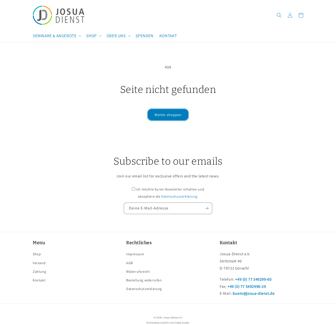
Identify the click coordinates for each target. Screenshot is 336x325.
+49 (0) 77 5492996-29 (247, 286)
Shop (37, 254)
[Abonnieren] (206, 208)
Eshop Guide (181, 322)
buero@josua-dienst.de (254, 293)
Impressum (135, 254)
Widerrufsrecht (138, 271)
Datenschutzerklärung (179, 196)
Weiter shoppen (168, 114)
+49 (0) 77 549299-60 (253, 279)
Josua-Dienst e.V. (172, 317)
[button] (56, 35)
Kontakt (39, 280)
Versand (39, 263)
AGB (129, 263)
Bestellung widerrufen (144, 280)
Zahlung (39, 271)
